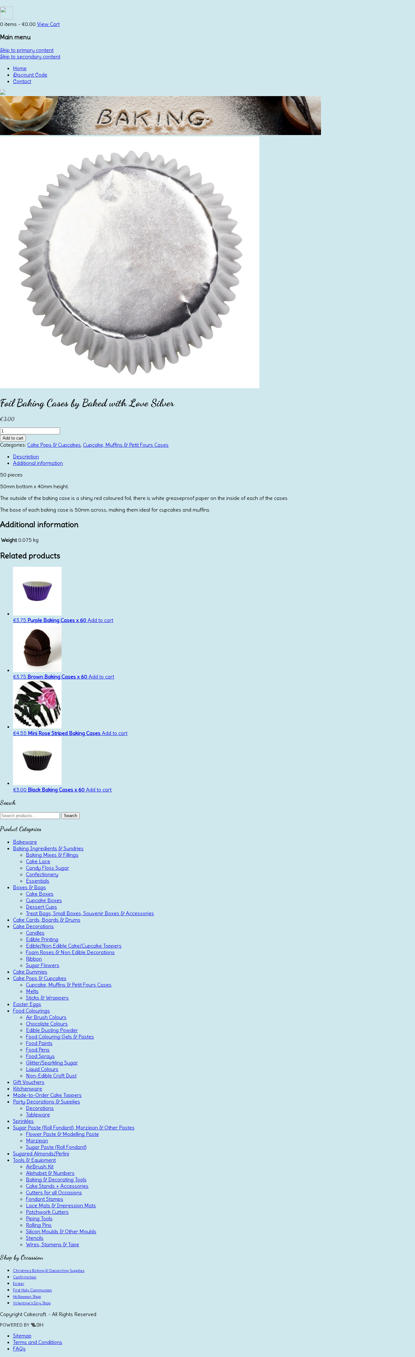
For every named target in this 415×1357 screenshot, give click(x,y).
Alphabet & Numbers (50, 1173)
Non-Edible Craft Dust (51, 1075)
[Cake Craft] (2, 93)
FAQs (19, 1348)
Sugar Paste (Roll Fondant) (56, 1147)
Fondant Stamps (44, 1199)
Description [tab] (26, 456)
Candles (35, 932)
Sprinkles (23, 1121)
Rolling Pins (39, 1225)
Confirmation (24, 1277)
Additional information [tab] (38, 463)
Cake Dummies (30, 971)
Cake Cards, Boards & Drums (46, 919)
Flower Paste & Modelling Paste (62, 1134)
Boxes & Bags (29, 887)
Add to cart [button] (100, 620)
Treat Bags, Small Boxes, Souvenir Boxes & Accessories (90, 913)
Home (20, 68)
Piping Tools (39, 1218)
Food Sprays (40, 1056)
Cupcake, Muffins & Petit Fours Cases (126, 445)
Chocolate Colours (47, 1023)
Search (70, 815)
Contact (22, 81)
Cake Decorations (33, 926)
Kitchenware (27, 1088)
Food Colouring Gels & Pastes (60, 1036)
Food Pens (38, 1049)
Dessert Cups (41, 906)
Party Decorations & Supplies (46, 1101)
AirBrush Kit (39, 1166)
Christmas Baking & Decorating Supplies (48, 1270)
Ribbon (34, 958)
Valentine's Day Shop (32, 1303)
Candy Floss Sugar (47, 868)
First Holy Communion (32, 1290)
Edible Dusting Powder (52, 1030)
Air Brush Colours (46, 1017)
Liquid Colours (42, 1069)
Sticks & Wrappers (47, 997)
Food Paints (39, 1043)
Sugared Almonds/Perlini (41, 1153)
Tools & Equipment (34, 1160)
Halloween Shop (27, 1296)
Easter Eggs (27, 1004)
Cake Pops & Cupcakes (54, 445)
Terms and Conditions (37, 1342)
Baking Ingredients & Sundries (48, 848)
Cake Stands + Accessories (57, 1186)
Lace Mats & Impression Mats (61, 1205)
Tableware (38, 1114)
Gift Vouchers (28, 1082)
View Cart (48, 24)
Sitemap (22, 1335)
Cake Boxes (39, 893)
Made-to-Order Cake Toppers (47, 1095)
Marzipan (37, 1140)
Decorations (40, 1108)
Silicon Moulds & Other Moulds (61, 1231)
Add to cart (13, 438)
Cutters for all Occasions (54, 1192)
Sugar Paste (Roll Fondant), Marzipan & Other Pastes (74, 1127)
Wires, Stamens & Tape (52, 1244)
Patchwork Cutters (47, 1212)
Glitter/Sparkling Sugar (52, 1062)
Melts (32, 991)
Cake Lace (38, 861)
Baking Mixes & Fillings (52, 855)
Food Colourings (31, 1010)
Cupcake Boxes (44, 900)
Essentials (37, 881)
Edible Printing (42, 939)
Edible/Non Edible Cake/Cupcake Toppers (74, 945)
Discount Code (30, 74)
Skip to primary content (26, 50)
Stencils (34, 1238)
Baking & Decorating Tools (56, 1179)
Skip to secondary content (30, 56)
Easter (18, 1283)
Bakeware (25, 842)
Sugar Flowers (42, 965)
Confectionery (42, 874)
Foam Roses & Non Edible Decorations (70, 952)
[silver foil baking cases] (129, 386)
